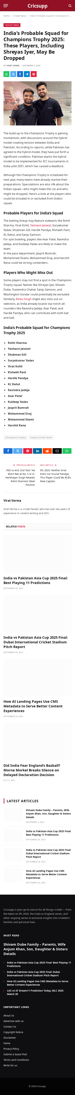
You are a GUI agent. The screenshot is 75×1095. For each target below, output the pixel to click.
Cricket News (19, 15)
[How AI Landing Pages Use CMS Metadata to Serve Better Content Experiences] (37, 677)
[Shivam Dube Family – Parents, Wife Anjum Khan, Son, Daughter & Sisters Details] (13, 814)
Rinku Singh (24, 299)
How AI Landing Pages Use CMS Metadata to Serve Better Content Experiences (33, 706)
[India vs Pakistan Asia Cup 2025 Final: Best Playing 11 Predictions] (37, 554)
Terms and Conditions (16, 1059)
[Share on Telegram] (27, 74)
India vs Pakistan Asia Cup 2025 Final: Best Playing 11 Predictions (35, 580)
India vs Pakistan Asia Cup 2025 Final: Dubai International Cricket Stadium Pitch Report (35, 642)
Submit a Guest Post (15, 1054)
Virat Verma (12, 65)
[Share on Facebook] (20, 74)
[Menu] (5, 6)
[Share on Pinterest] (34, 74)
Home (6, 15)
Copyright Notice (13, 1032)
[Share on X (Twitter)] (13, 74)
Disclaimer (9, 1037)
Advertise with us (13, 1021)
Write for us (10, 1065)
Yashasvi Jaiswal (40, 225)
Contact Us (9, 1026)
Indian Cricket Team (41, 437)
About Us (8, 1015)
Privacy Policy (11, 1048)
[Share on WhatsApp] (6, 74)
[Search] (70, 6)
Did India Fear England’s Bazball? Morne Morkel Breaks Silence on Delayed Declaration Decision (31, 770)
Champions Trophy (15, 437)
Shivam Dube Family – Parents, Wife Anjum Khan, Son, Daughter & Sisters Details (48, 813)
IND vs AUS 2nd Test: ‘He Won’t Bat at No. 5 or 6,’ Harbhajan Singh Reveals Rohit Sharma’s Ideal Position (20, 477)
